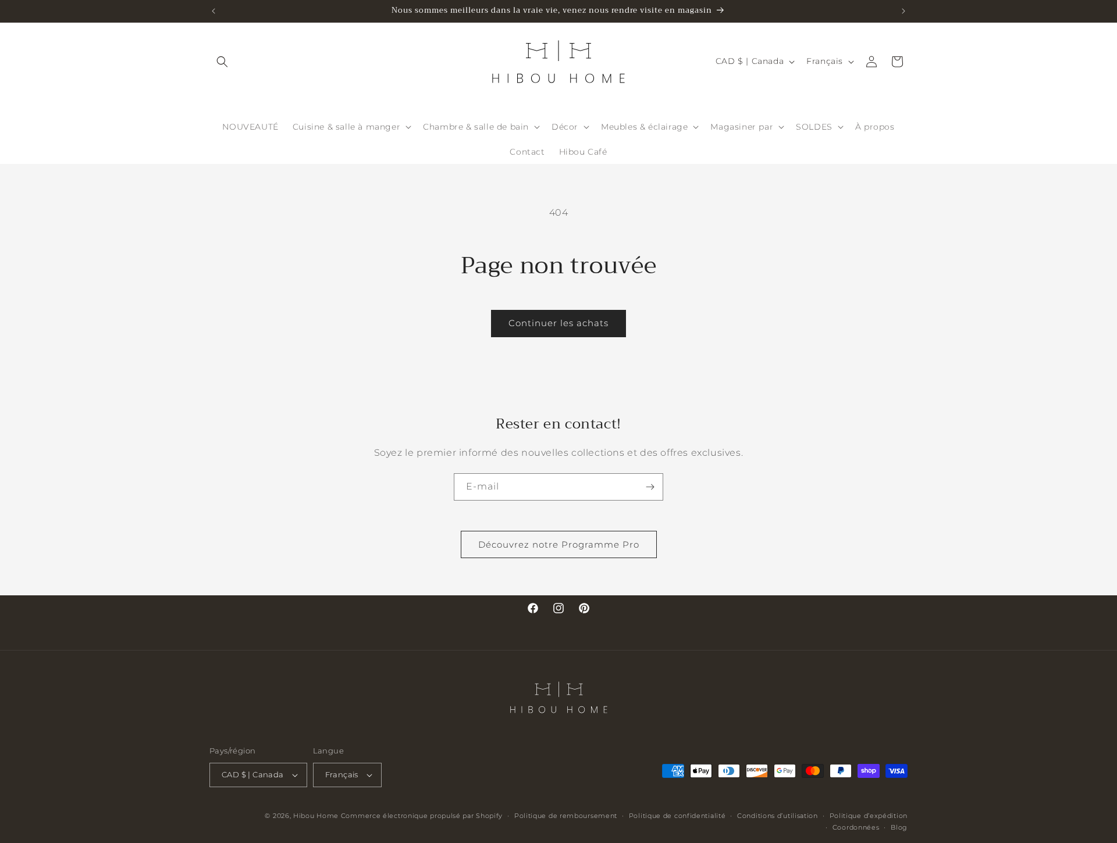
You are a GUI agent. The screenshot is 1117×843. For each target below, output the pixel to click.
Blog (899, 827)
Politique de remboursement (565, 816)
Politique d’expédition (869, 816)
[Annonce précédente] (213, 11)
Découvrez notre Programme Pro (558, 543)
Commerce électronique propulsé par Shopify (422, 816)
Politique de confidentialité (677, 816)
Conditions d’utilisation (777, 816)
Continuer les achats (558, 322)
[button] (222, 61)
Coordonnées (856, 827)
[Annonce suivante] (903, 11)
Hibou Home (316, 816)
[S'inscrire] (650, 487)
